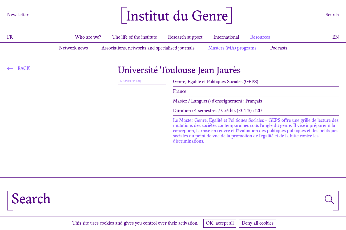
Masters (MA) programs (232, 48)
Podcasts (278, 48)
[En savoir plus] (129, 81)
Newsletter (17, 15)
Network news (73, 48)
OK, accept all (220, 223)
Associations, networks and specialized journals (148, 48)
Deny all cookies (258, 223)
